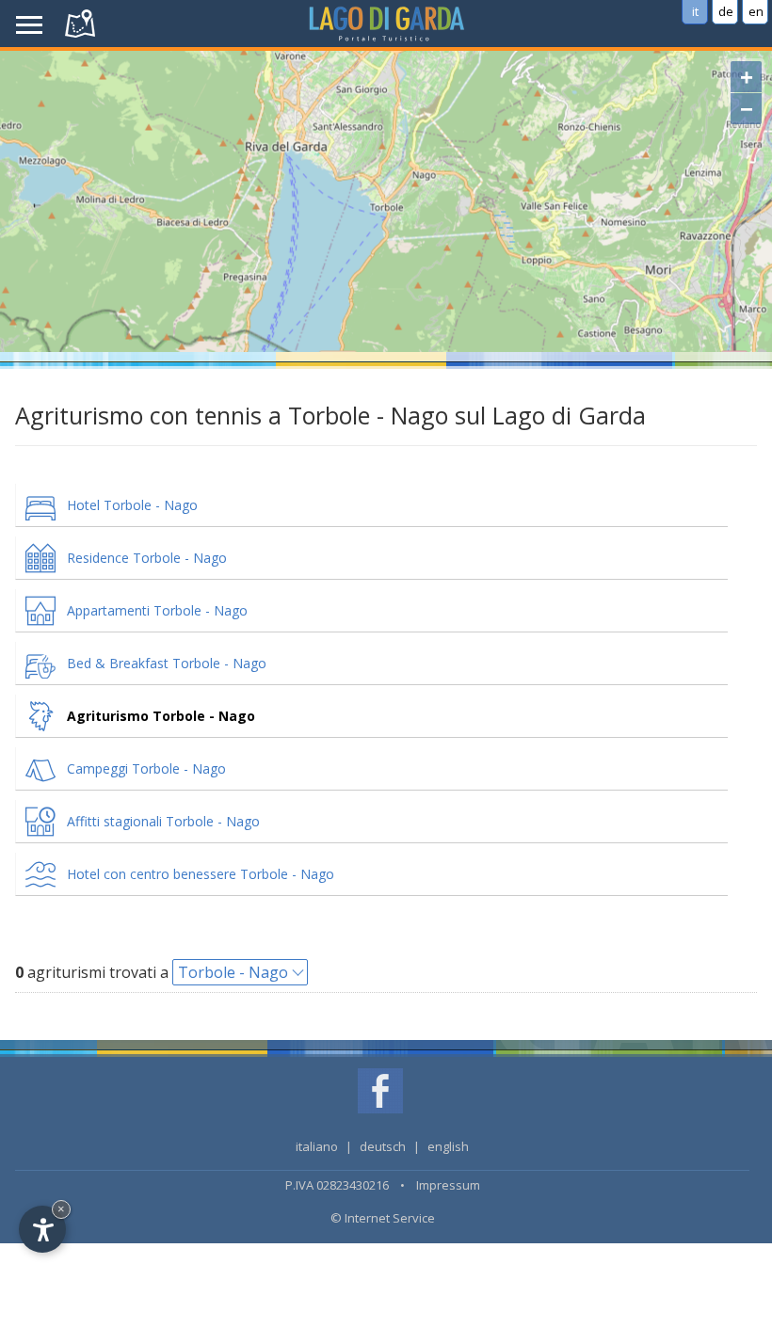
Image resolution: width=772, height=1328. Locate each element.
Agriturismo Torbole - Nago (161, 716)
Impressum (448, 1184)
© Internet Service (382, 1217)
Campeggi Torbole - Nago (146, 768)
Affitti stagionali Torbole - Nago (163, 821)
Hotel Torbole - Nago (132, 505)
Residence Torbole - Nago (147, 558)
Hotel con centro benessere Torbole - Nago (200, 874)
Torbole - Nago (233, 972)
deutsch (383, 1146)
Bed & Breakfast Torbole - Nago (166, 663)
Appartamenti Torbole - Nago (157, 610)
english (448, 1146)
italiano (317, 1146)
